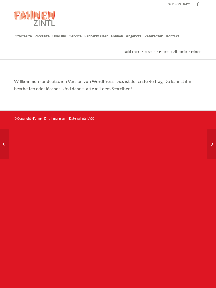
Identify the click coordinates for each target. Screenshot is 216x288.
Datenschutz (77, 118)
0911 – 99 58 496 (179, 4)
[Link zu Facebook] (198, 4)
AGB (91, 118)
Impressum (59, 118)
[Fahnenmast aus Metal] (4, 144)
